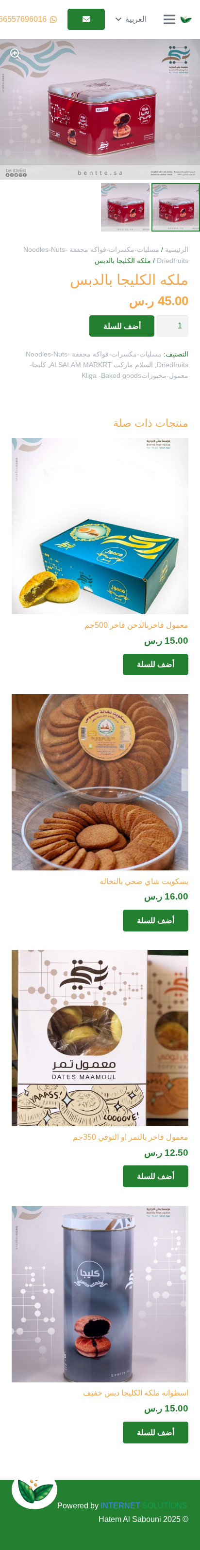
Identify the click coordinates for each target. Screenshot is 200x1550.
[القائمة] (169, 19)
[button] (131, 19)
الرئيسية (176, 249)
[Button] (86, 20)
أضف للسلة (122, 326)
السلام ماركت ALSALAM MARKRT (101, 365)
